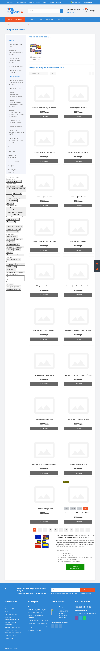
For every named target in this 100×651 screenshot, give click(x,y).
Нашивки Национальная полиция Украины (15, 94)
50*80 (79, 508)
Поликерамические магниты (37, 607)
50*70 (73, 508)
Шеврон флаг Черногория (44, 375)
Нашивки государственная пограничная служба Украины (16, 103)
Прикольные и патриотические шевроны (15, 60)
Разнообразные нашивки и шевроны (16, 122)
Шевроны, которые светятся (15, 71)
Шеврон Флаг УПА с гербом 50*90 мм (78, 513)
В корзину (44, 116)
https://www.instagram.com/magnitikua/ (60, 626)
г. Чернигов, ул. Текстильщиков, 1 (86, 613)
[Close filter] (18, 177)
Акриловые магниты (35, 612)
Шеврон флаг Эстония (78, 241)
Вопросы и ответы (11, 630)
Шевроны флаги (14, 76)
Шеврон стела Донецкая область (44, 108)
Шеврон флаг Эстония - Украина (44, 241)
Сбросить (10, 284)
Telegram (80, 618)
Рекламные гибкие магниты (37, 623)
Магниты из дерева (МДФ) (37, 610)
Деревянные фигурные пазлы (38, 620)
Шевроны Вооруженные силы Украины (16, 52)
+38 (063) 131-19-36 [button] (83, 607)
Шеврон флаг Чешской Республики (78, 286)
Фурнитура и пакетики (12, 171)
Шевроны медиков (15, 127)
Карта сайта (9, 638)
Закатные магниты (34, 631)
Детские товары (13, 161)
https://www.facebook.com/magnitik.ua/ (52, 626)
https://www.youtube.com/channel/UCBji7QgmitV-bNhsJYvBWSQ (56, 626)
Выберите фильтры (13, 287)
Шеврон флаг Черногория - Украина (78, 330)
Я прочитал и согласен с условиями (72, 593)
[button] (97, 269)
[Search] (61, 11)
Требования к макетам (12, 627)
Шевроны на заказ (15, 88)
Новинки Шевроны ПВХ (15, 45)
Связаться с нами (10, 636)
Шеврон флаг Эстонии (44, 286)
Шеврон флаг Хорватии (44, 420)
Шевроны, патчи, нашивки (16, 25)
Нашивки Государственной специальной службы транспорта (16, 114)
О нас (44, 2)
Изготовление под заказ (13, 633)
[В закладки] (57, 170)
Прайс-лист (50, 19)
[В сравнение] (57, 262)
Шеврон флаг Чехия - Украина (44, 330)
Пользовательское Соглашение (69, 593)
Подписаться (88, 590)
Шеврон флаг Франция (78, 464)
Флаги (10, 147)
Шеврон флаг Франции (44, 509)
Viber (76, 618)
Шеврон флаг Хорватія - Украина (78, 420)
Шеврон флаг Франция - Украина (44, 464)
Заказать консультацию (71, 11)
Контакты (60, 19)
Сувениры (11, 151)
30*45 (66, 508)
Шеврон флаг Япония (44, 197)
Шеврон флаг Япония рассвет (44, 152)
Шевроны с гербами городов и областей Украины (16, 82)
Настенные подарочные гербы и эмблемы (16, 133)
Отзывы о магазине (55, 2)
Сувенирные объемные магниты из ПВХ (16, 141)
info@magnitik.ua (81, 610)
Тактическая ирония (16, 66)
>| (87, 530)
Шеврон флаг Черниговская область (78, 375)
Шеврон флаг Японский (78, 108)
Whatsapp (84, 618)
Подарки (11, 166)
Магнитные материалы (12, 156)
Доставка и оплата (34, 2)
